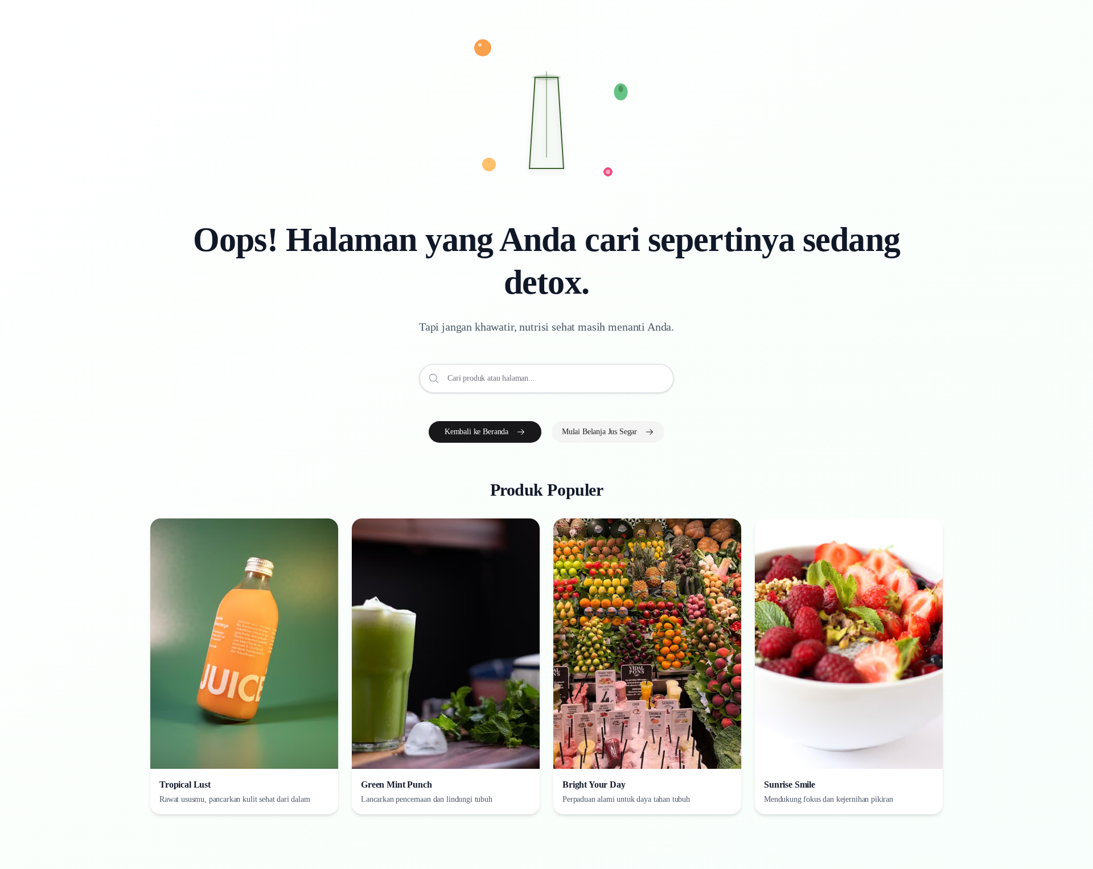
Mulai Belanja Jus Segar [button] (599, 431)
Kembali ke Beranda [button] (476, 431)
